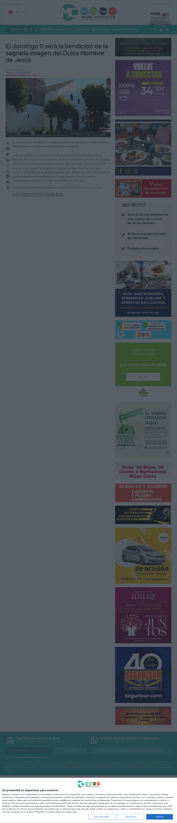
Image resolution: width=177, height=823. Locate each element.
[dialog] (88, 800)
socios (23, 794)
